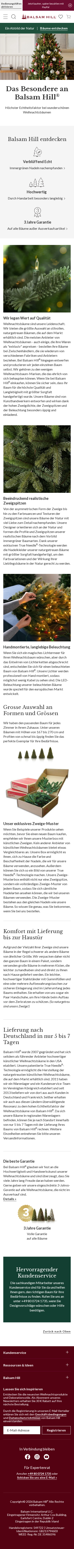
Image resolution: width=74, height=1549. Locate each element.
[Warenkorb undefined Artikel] (68, 16)
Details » (9, 1199)
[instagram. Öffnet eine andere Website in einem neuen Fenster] (37, 1456)
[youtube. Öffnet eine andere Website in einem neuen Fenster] (46, 1456)
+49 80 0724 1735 (39, 1473)
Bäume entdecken (54, 28)
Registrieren (56, 1430)
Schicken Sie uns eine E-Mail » (37, 1477)
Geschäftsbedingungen (50, 1414)
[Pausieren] (70, 5)
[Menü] (5, 16)
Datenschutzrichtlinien (24, 1418)
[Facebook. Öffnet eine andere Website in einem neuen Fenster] (27, 1456)
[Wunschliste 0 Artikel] (60, 16)
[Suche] (13, 16)
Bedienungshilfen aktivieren (11, 5)
